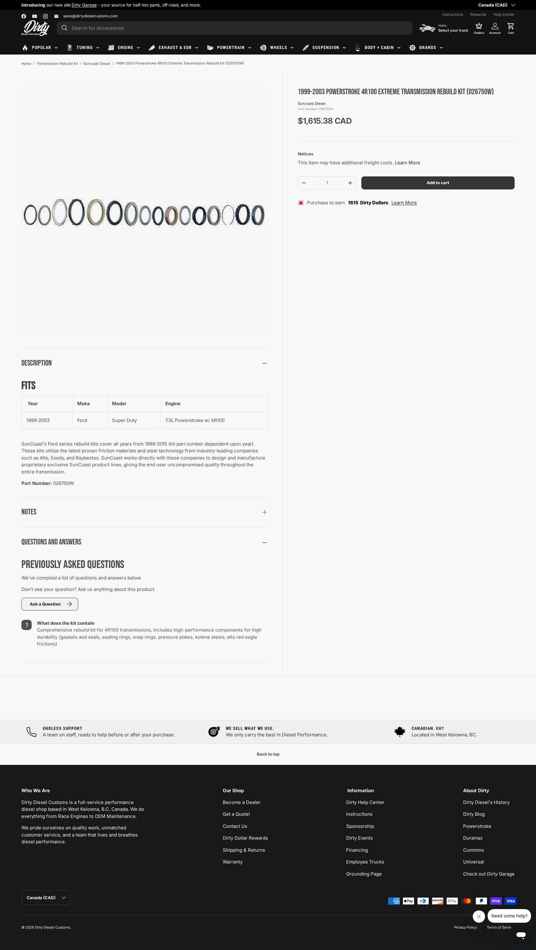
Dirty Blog (474, 814)
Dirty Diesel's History (486, 802)
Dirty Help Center (365, 802)
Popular (41, 47)
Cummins (473, 850)
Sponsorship (360, 826)
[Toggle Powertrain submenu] (249, 47)
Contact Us (235, 826)
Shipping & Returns (244, 850)
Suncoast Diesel (96, 63)
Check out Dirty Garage (489, 874)
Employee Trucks (365, 862)
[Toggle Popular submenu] (56, 47)
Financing (357, 850)
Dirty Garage (84, 4)
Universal (473, 862)
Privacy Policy (465, 927)
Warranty (233, 862)
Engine (125, 47)
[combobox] (234, 28)
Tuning (85, 47)
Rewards (478, 14)
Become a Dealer (242, 802)
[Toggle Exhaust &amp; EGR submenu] (196, 47)
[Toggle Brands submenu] (441, 47)
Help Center (504, 14)
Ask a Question (45, 604)
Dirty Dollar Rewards (245, 838)
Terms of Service (501, 927)
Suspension (325, 47)
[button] (511, 28)
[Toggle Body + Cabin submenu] (399, 47)
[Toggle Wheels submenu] (292, 47)
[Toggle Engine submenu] (138, 47)
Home (26, 63)
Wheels (278, 47)
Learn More (407, 163)
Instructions (453, 14)
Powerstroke (477, 826)
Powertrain (231, 47)
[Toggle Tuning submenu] (97, 47)
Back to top (268, 754)
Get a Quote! (236, 814)
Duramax (473, 838)
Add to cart (438, 182)
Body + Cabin (379, 47)
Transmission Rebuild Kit (57, 63)
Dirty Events (359, 838)
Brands (427, 47)
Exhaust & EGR (175, 47)
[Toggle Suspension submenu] (344, 47)
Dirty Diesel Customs (52, 927)
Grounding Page (364, 874)
